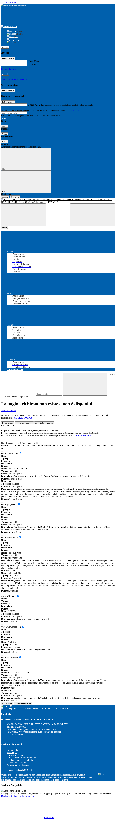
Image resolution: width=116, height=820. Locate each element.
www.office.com (9, 596)
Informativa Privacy (15, 755)
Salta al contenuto (9, 2)
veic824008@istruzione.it (36, 729)
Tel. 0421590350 (18, 727)
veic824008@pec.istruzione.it (36, 732)
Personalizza (7, 423)
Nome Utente (34, 61)
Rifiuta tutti (24, 423)
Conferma (15, 197)
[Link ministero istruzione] (13, 5)
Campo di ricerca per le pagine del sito (18, 394)
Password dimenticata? (11, 69)
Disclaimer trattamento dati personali (17, 796)
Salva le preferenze (23, 703)
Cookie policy (13, 750)
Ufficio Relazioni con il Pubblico (21, 757)
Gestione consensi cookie (18, 765)
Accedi (5, 47)
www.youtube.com (10, 657)
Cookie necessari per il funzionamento (18, 443)
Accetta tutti (44, 423)
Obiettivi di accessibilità (17, 762)
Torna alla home (8, 410)
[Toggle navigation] (23, 214)
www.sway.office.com (11, 627)
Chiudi (4, 126)
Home (110, 374)
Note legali (12, 752)
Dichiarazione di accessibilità (20, 760)
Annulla (5, 197)
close (4, 227)
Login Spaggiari (73, 110)
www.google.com (9, 504)
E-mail (31, 105)
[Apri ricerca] (92, 214)
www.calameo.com (10, 453)
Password (32, 64)
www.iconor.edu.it (9, 537)
